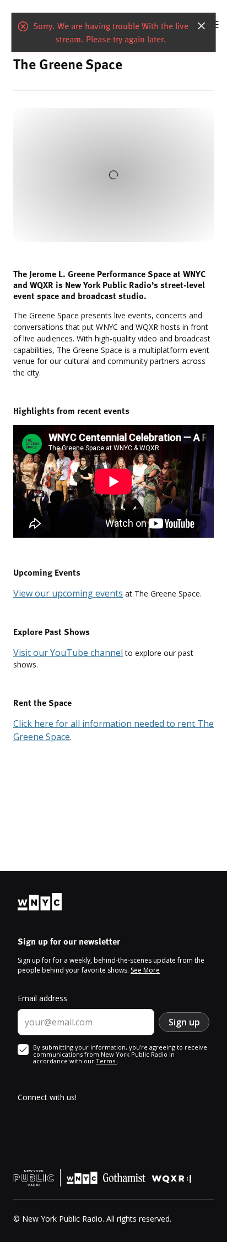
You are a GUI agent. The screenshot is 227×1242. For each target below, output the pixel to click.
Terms (106, 1061)
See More (145, 970)
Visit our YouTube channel (68, 653)
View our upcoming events (68, 593)
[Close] (201, 24)
